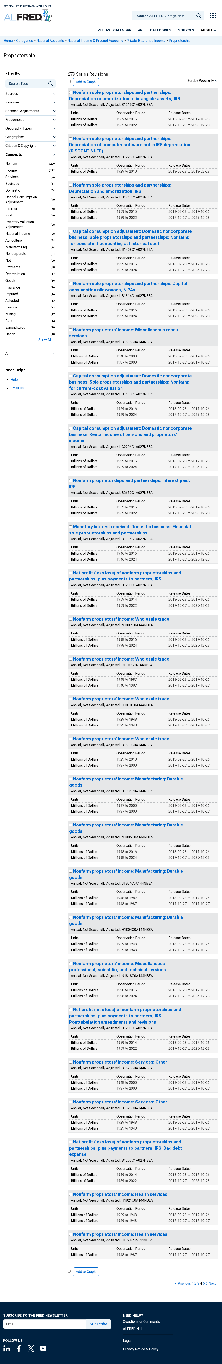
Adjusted (12, 300)
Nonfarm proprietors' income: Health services (120, 1194)
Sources (186, 30)
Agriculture (13, 240)
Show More (47, 340)
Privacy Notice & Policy (140, 1349)
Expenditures (15, 327)
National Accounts (50, 41)
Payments (12, 267)
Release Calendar (114, 30)
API (141, 30)
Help (14, 380)
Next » (213, 1283)
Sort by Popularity (200, 81)
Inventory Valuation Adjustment (19, 224)
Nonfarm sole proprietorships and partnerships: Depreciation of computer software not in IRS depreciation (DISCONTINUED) (129, 145)
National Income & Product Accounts (95, 41)
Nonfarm (11, 164)
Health (10, 334)
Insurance (12, 287)
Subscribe (98, 1324)
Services (12, 177)
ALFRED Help (133, 1329)
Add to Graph (86, 82)
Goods (10, 281)
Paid (8, 215)
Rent (8, 321)
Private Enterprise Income (146, 41)
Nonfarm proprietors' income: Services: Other (120, 1062)
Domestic (12, 190)
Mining (10, 314)
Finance (11, 307)
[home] (28, 15)
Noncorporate (15, 254)
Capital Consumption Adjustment (21, 199)
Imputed (11, 294)
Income (11, 170)
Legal (127, 1341)
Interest (11, 209)
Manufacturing (16, 247)
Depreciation (15, 274)
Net (8, 260)
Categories (160, 30)
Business (12, 184)
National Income (17, 234)
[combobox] (168, 15)
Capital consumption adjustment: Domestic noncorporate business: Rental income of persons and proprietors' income (130, 434)
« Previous (183, 1283)
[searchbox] (168, 16)
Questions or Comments (141, 1322)
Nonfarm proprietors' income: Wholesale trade (121, 619)
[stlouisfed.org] (27, 6)
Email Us (17, 388)
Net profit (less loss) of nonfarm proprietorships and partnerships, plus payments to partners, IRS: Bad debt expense (125, 1148)
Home (8, 41)
